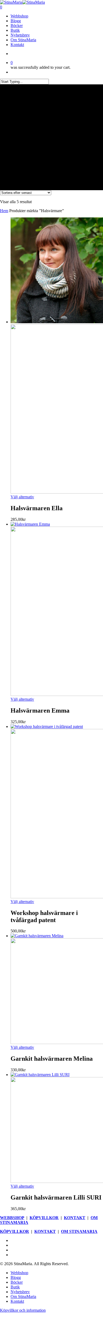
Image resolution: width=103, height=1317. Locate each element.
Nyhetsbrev (20, 1291)
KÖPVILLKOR (44, 1217)
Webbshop (19, 1272)
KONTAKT (74, 1217)
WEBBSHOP (12, 1217)
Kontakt (17, 1301)
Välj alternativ (22, 497)
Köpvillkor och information (23, 1310)
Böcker (17, 1282)
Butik (15, 1287)
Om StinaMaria (23, 1296)
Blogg (16, 1277)
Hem (4, 210)
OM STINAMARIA (79, 1231)
